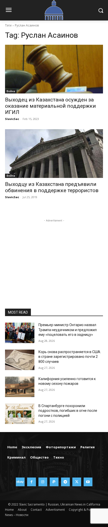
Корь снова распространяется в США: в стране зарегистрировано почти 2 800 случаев (69, 357)
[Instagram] (42, 482)
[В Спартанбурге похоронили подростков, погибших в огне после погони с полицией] (19, 414)
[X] (76, 482)
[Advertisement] (54, 254)
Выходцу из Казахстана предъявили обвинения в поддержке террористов (51, 187)
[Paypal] (54, 482)
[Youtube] (88, 482)
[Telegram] (65, 482)
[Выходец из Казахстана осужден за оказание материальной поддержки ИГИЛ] (54, 69)
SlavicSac (12, 119)
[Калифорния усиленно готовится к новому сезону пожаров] (19, 387)
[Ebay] (20, 482)
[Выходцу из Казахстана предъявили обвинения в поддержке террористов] (54, 153)
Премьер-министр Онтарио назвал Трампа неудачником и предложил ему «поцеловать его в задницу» (67, 330)
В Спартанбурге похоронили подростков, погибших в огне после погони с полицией (67, 411)
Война (11, 91)
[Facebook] (31, 482)
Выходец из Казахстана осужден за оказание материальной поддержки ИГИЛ (50, 106)
